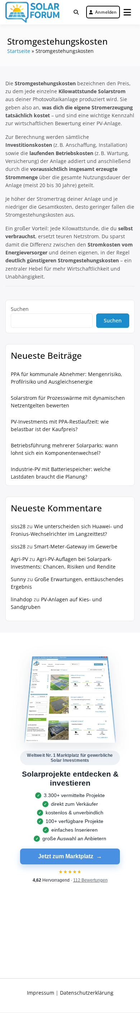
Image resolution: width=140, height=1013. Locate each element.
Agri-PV (19, 559)
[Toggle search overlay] (76, 12)
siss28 (18, 526)
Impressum (40, 992)
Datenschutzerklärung (86, 992)
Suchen (20, 309)
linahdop (21, 599)
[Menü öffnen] (127, 12)
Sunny (18, 579)
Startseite (18, 51)
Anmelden (106, 12)
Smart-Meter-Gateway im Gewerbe (75, 546)
